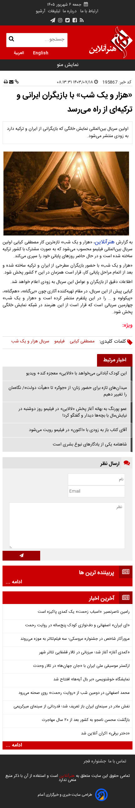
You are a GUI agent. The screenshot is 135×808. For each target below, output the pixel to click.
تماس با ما (117, 761)
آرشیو (40, 11)
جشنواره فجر (95, 761)
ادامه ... (14, 582)
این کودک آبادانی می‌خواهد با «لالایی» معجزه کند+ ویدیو (76, 373)
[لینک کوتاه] (16, 82)
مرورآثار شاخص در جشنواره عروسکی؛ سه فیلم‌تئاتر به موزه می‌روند (75, 639)
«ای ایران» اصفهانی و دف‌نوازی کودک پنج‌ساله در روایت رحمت (77, 625)
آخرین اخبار (101, 598)
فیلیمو (59, 341)
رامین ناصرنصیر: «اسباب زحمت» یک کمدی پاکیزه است (84, 612)
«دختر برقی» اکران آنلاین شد (105, 733)
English (40, 52)
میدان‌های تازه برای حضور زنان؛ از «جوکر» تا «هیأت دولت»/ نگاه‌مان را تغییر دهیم (67, 391)
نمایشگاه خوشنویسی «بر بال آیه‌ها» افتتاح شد (91, 679)
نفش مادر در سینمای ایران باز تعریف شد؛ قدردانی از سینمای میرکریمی (72, 706)
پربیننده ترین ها (96, 573)
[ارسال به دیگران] (11, 82)
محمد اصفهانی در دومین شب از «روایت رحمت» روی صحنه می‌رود (74, 693)
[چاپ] (6, 82)
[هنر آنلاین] (110, 42)
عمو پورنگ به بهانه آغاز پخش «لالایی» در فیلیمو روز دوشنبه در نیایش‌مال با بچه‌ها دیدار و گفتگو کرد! (73, 412)
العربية (19, 52)
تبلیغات (53, 11)
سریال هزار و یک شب (30, 341)
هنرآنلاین (105, 242)
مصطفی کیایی (82, 341)
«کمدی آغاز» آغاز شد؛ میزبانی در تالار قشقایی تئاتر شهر (84, 652)
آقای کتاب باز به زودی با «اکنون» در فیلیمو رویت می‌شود (78, 430)
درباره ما (70, 11)
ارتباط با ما (89, 11)
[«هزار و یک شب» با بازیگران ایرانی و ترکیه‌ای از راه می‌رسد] (67, 193)
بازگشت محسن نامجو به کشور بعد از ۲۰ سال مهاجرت (86, 720)
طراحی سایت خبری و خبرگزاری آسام (65, 795)
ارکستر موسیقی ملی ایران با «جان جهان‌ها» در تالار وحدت (81, 666)
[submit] (21, 556)
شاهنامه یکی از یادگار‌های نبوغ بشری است (90, 444)
